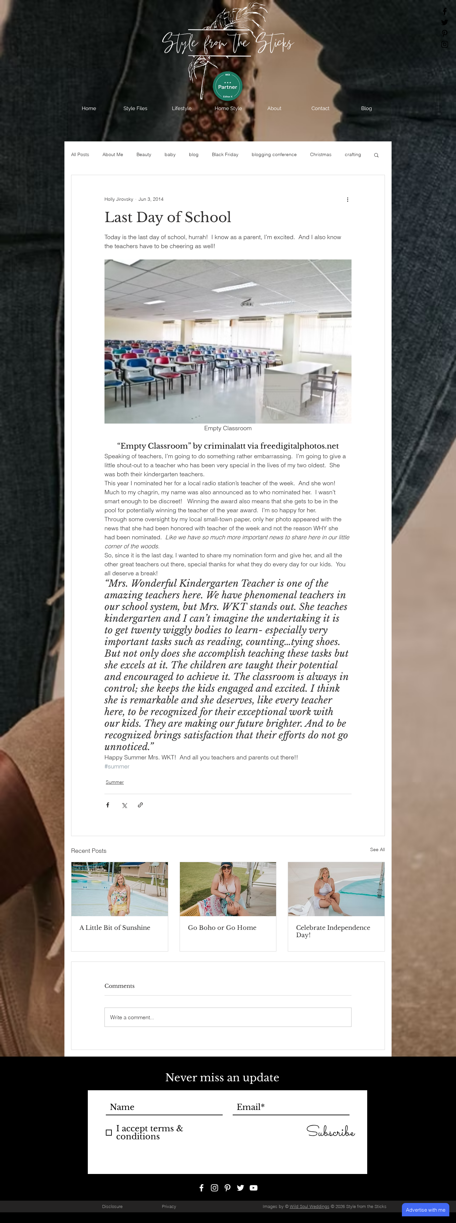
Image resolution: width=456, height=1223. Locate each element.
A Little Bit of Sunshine (114, 928)
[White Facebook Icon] (201, 1193)
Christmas (320, 154)
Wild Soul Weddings (309, 1211)
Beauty (144, 154)
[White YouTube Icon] (253, 1193)
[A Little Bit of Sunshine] (119, 889)
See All (377, 849)
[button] (135, 108)
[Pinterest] (444, 33)
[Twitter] (444, 22)
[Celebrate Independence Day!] (336, 889)
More (350, 154)
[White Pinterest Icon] (227, 1193)
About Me (112, 154)
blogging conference (274, 154)
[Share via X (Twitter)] (124, 805)
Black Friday (225, 154)
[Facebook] (444, 11)
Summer (115, 782)
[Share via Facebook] (107, 805)
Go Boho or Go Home (222, 928)
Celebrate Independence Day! (333, 931)
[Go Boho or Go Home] (228, 889)
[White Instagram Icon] (214, 1193)
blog (194, 154)
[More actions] (348, 199)
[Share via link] (140, 805)
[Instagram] (444, 44)
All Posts (80, 154)
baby (170, 154)
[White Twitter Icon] (240, 1193)
